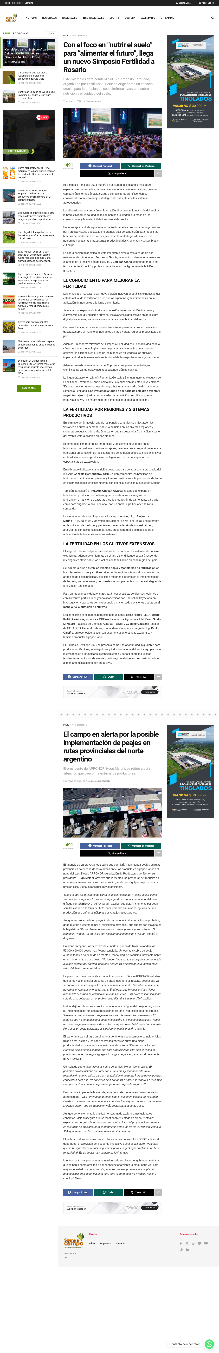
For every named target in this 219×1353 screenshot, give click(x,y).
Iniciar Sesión (207, 3)
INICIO (66, 35)
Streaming (167, 17)
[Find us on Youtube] (206, 1243)
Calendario (148, 17)
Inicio (7, 3)
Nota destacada (79, 35)
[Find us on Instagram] (193, 1243)
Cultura (130, 17)
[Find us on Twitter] (186, 1243)
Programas (17, 3)
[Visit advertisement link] (29, 135)
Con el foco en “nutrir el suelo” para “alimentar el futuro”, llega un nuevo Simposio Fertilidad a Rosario (26, 53)
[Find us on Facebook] (181, 1243)
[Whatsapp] (209, 1344)
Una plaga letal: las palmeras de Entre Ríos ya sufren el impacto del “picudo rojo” (36, 235)
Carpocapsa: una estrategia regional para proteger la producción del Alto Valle (32, 75)
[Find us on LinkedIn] (187, 1250)
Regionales (49, 17)
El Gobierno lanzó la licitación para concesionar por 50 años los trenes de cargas (36, 344)
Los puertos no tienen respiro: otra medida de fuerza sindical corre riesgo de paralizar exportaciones (36, 215)
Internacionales (93, 17)
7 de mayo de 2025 (72, 101)
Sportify (106, 781)
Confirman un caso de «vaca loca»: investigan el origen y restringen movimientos (36, 95)
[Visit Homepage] (11, 17)
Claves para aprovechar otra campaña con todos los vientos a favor (35, 325)
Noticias (31, 17)
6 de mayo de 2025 (72, 781)
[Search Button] (212, 18)
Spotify (114, 17)
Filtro (50, 33)
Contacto (29, 3)
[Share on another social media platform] (158, 173)
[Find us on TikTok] (181, 1250)
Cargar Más (29, 388)
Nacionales (69, 17)
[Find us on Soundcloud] (199, 1243)
